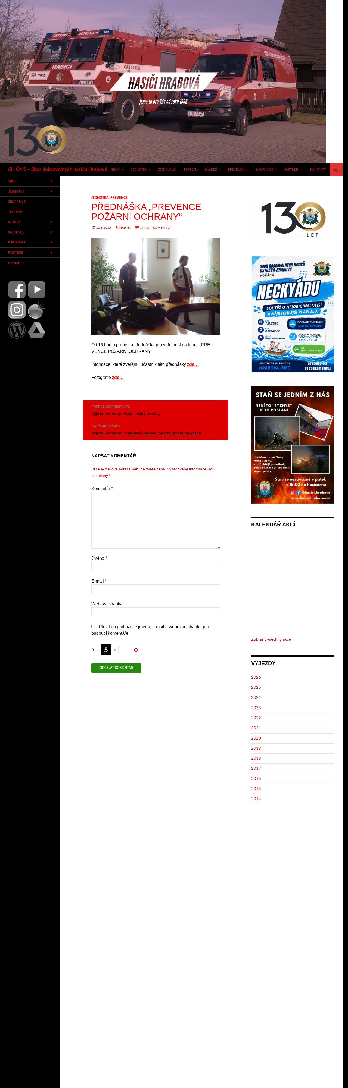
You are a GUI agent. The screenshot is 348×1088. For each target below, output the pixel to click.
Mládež (211, 169)
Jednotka (139, 169)
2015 (256, 789)
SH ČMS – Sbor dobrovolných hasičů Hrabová (57, 169)
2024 (256, 698)
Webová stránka (107, 604)
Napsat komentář (155, 227)
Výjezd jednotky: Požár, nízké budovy (126, 410)
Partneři (291, 169)
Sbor (115, 169)
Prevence (236, 169)
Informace (264, 169)
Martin (125, 227)
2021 (256, 728)
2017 (256, 768)
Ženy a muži (167, 169)
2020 (256, 738)
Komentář (102, 488)
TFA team (191, 169)
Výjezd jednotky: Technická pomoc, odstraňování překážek (146, 429)
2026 (256, 677)
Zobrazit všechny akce (271, 639)
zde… (193, 364)
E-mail (99, 581)
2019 (256, 748)
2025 (256, 687)
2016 (256, 779)
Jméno (99, 558)
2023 (256, 708)
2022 (256, 718)
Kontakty (318, 169)
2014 (256, 799)
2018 (256, 758)
